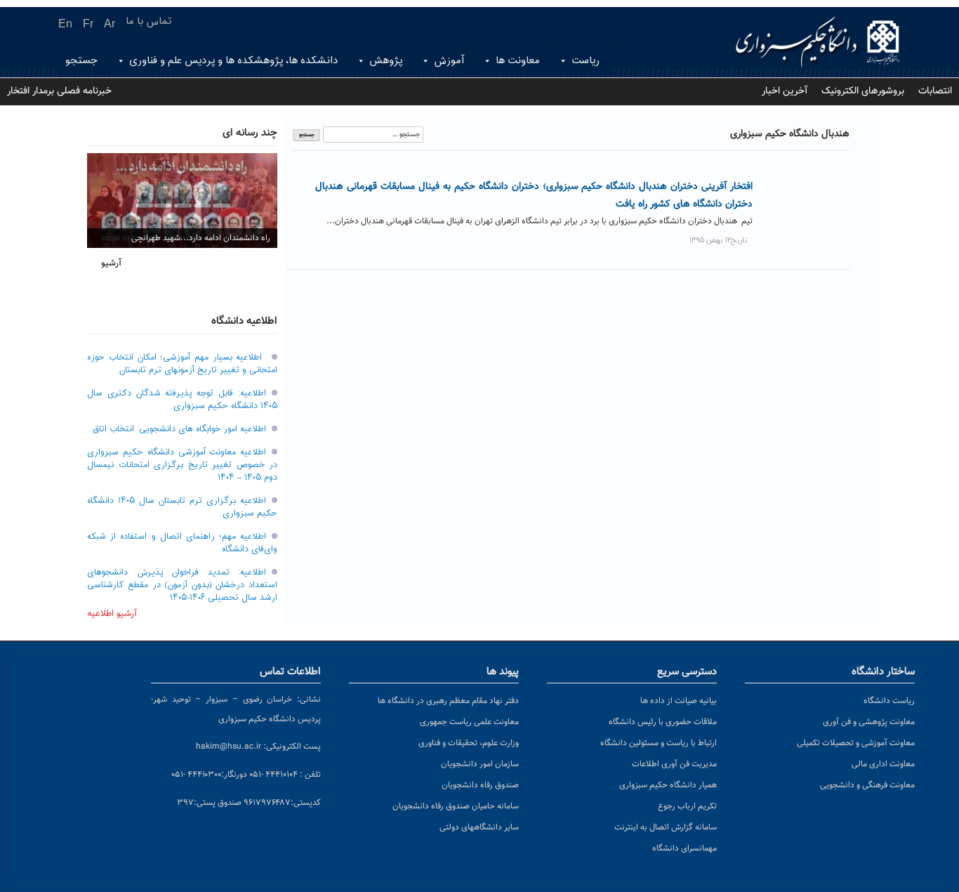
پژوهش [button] (385, 61)
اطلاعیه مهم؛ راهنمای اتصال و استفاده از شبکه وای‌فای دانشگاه (182, 543)
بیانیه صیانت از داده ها (678, 701)
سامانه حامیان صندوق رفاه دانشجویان (455, 806)
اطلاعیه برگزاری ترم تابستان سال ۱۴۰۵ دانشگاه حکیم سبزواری (182, 507)
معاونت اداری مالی (883, 764)
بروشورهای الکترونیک (862, 91)
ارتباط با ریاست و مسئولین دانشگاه (658, 743)
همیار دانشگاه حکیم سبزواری (668, 785)
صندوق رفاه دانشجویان (480, 785)
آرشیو (111, 263)
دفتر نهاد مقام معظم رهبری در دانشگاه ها (448, 701)
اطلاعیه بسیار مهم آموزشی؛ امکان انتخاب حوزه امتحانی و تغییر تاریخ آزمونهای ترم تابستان (182, 363)
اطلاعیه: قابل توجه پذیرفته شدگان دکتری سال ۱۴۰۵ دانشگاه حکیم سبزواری (182, 399)
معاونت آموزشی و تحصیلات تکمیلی (856, 743)
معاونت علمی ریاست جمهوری (469, 722)
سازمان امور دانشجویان (480, 764)
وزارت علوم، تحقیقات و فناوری (468, 743)
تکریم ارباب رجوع (687, 806)
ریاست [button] (585, 61)
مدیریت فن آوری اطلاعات (674, 764)
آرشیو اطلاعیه (112, 614)
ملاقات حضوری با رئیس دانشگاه (663, 722)
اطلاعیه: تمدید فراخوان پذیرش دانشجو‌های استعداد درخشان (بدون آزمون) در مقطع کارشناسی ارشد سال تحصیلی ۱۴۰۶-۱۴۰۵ (182, 585)
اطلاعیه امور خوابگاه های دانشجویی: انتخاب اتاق (179, 429)
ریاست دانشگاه (889, 701)
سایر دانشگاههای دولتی (479, 827)
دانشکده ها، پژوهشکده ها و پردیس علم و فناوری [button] (233, 61)
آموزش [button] (449, 61)
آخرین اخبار (784, 91)
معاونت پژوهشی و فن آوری (869, 722)
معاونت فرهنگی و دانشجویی (867, 785)
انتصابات (935, 91)
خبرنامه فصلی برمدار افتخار (59, 91)
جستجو (81, 61)
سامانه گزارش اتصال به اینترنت (665, 827)
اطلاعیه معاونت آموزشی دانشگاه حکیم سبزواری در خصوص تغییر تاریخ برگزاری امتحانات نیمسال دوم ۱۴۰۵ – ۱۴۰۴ (182, 465)
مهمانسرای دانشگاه (684, 848)
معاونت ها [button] (518, 61)
